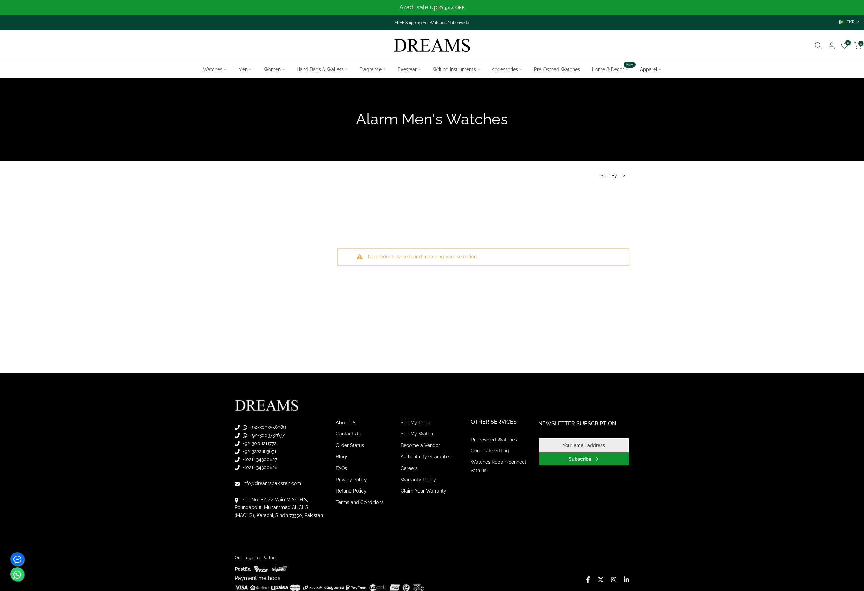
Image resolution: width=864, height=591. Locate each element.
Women (272, 69)
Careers (409, 468)
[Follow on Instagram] (614, 579)
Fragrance (370, 69)
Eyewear (407, 69)
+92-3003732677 (267, 435)
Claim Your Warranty (424, 491)
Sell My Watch (417, 434)
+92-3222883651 (258, 451)
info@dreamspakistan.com (271, 483)
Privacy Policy (351, 479)
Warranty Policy (418, 479)
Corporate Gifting (490, 451)
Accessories (505, 69)
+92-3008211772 (258, 443)
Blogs (342, 456)
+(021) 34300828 (259, 467)
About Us (346, 422)
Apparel (648, 69)
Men (243, 69)
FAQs (341, 468)
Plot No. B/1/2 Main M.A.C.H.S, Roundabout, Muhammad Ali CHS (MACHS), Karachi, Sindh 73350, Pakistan (279, 507)
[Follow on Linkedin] (626, 579)
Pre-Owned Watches (557, 69)
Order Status (350, 445)
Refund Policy (351, 491)
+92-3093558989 (267, 427)
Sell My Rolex (416, 422)
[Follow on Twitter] (601, 579)
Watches (212, 69)
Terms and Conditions (360, 502)
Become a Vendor (420, 445)
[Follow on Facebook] (588, 579)
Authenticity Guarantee (426, 456)
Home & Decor (612, 68)
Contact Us (348, 434)
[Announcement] (432, 7)
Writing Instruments (454, 69)
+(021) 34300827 (259, 459)
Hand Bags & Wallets (320, 69)
